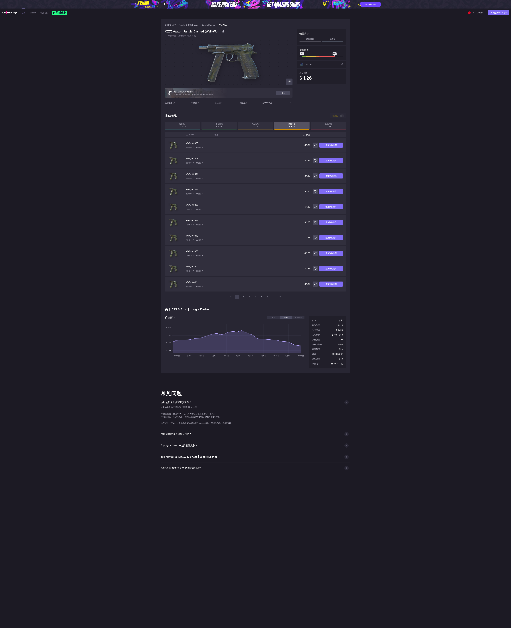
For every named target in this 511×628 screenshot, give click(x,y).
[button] (321, 64)
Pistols (182, 25)
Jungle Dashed (208, 25)
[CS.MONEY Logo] (10, 13)
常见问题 (44, 13)
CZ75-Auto (193, 25)
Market (33, 13)
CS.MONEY (170, 25)
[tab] (273, 317)
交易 (23, 13)
